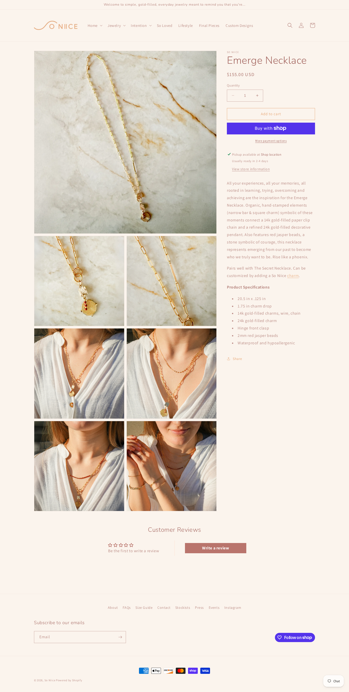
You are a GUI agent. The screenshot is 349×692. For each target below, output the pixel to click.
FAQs (127, 607)
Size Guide (144, 607)
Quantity (233, 85)
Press (199, 607)
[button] (94, 25)
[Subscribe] (120, 637)
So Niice (49, 680)
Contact (163, 607)
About (113, 607)
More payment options (271, 140)
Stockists (182, 607)
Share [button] (237, 358)
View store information (251, 168)
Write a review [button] (215, 548)
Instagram (232, 607)
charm (293, 275)
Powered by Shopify (69, 680)
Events (214, 607)
